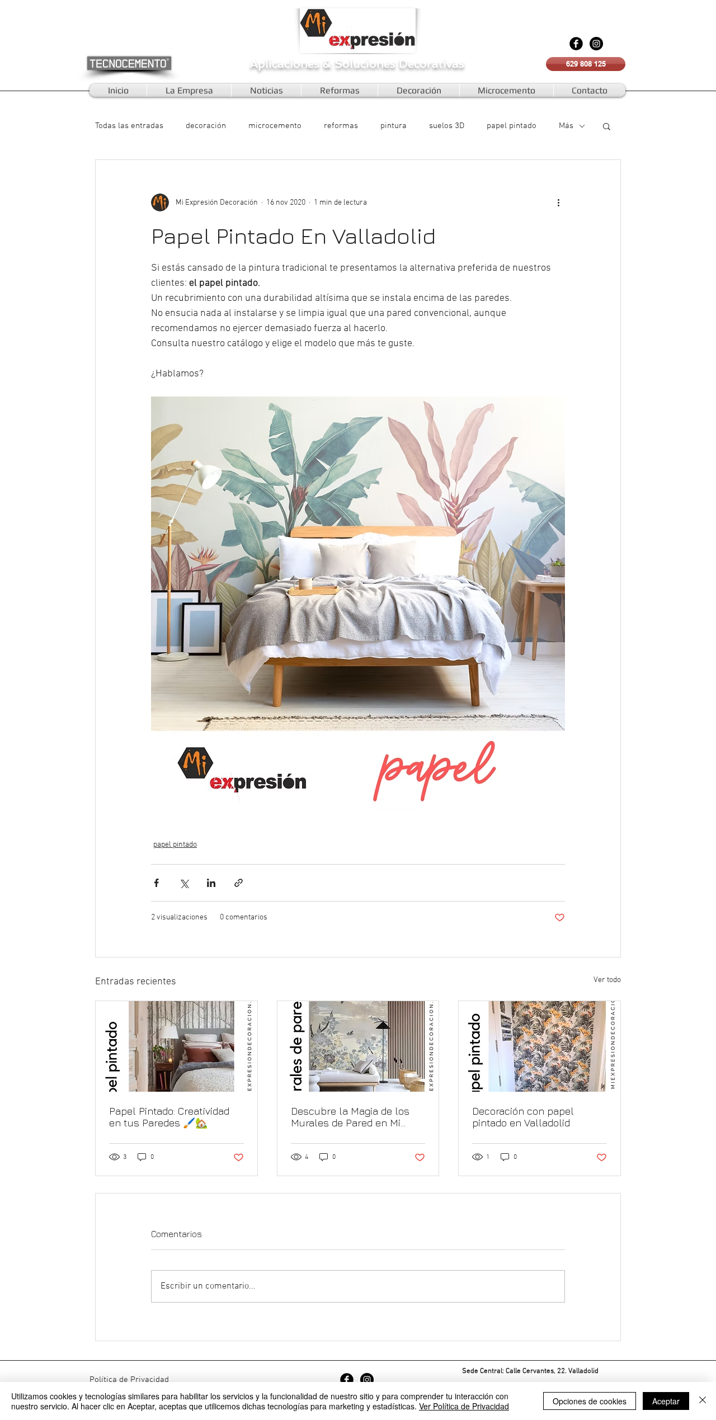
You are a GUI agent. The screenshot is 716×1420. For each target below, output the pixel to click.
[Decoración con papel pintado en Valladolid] (539, 1046)
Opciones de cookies (589, 1401)
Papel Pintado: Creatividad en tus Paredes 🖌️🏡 (169, 1117)
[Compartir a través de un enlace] (238, 883)
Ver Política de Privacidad (464, 1406)
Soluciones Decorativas (399, 63)
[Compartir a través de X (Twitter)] (183, 883)
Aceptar (666, 1401)
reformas (341, 126)
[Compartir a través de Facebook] (156, 883)
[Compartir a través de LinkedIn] (211, 883)
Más (566, 126)
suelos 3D (446, 126)
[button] (606, 125)
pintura (393, 126)
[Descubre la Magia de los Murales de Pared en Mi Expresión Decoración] (358, 1046)
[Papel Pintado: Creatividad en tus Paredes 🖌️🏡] (176, 1046)
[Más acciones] (558, 202)
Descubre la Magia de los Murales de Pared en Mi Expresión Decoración (350, 1117)
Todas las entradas (129, 126)
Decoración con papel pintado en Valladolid (523, 1117)
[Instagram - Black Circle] (596, 43)
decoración (206, 126)
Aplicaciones (286, 63)
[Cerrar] (702, 1401)
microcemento (275, 126)
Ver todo (607, 980)
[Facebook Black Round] (576, 43)
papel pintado (511, 126)
